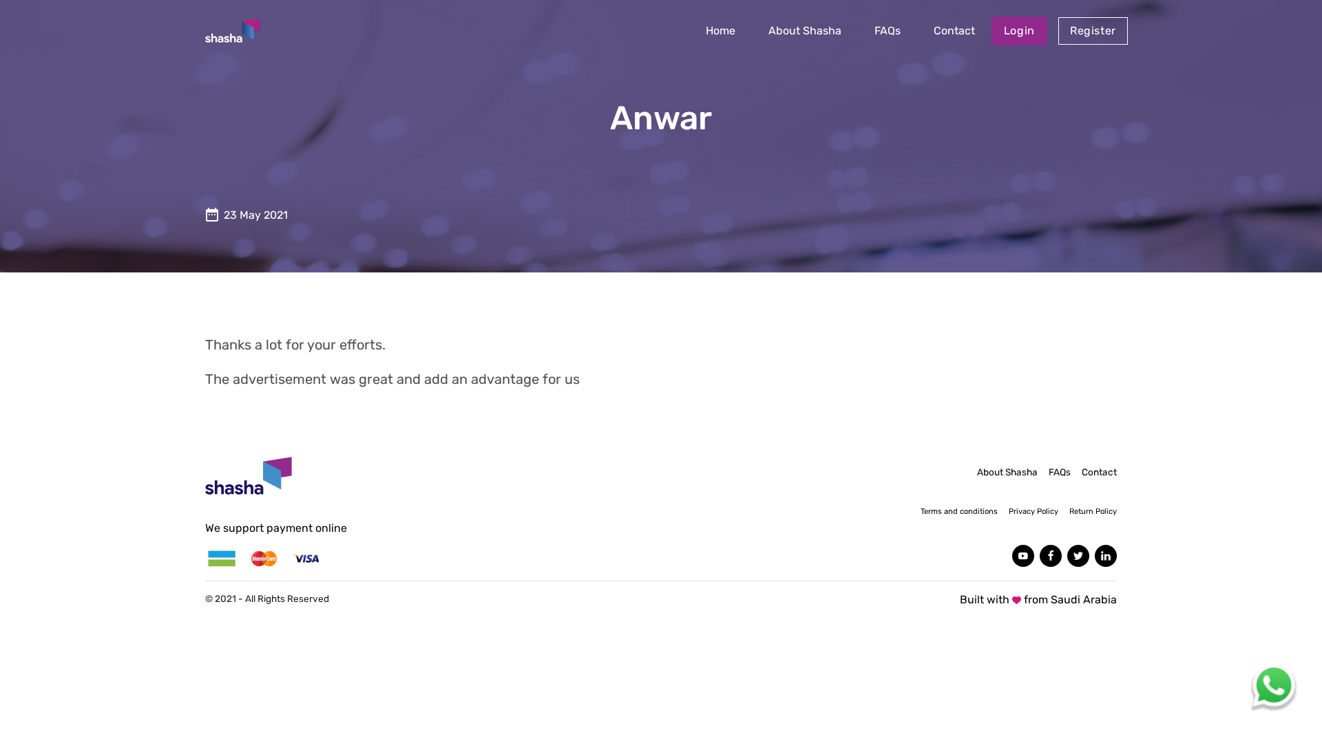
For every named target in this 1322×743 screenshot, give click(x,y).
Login (1019, 30)
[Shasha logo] (232, 31)
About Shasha (804, 30)
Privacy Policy (1033, 511)
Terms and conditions (959, 511)
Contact (954, 30)
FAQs (887, 30)
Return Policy (1093, 511)
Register (1093, 30)
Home (720, 30)
